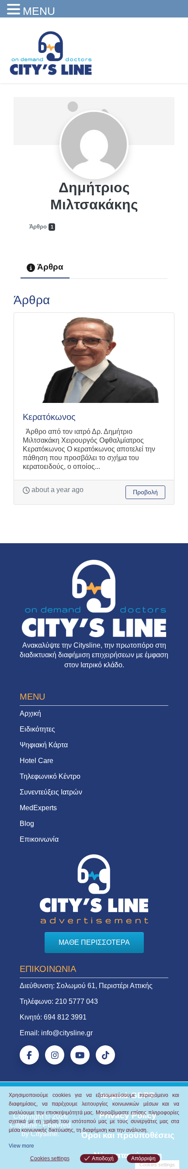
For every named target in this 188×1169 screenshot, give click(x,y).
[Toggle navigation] (169, 50)
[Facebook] (29, 1055)
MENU (39, 11)
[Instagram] (54, 1055)
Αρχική (30, 713)
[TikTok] (105, 1055)
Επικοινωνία (39, 839)
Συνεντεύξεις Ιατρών (51, 792)
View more (21, 1146)
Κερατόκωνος (49, 417)
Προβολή (145, 492)
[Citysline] (50, 52)
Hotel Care (36, 760)
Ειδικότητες (37, 729)
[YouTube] (80, 1055)
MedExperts (38, 808)
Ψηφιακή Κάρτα (44, 745)
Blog (27, 823)
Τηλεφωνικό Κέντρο (50, 776)
